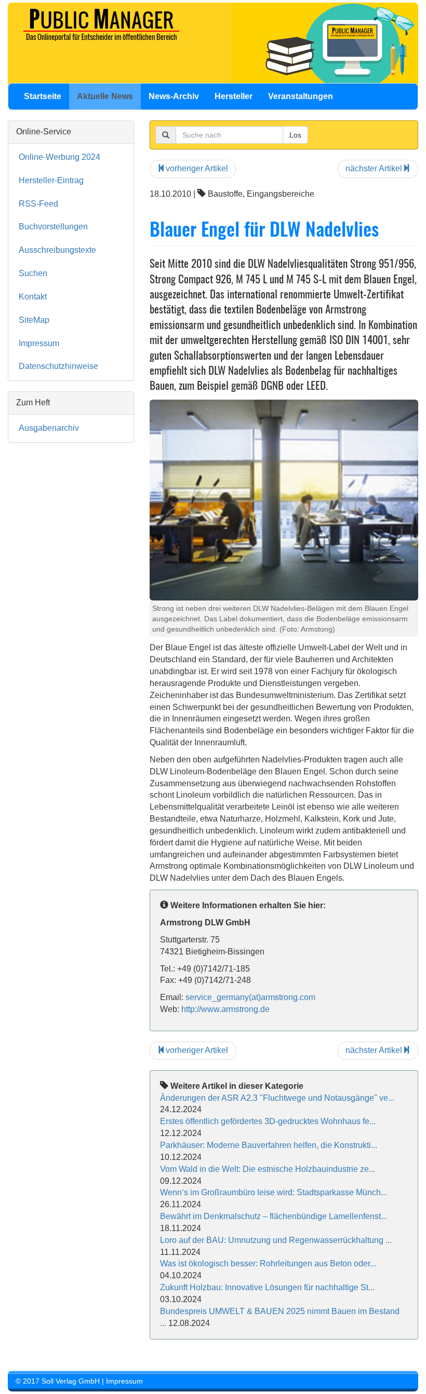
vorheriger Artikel (197, 168)
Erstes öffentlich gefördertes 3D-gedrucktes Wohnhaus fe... (268, 1121)
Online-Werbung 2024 (59, 157)
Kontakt (33, 296)
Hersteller (233, 96)
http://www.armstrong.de (225, 1009)
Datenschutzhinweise (58, 366)
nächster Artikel (373, 168)
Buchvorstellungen (53, 226)
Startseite (42, 96)
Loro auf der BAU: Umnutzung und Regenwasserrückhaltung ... (276, 1240)
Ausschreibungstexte (57, 249)
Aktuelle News (105, 96)
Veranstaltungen (300, 96)
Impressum (39, 343)
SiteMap (34, 320)
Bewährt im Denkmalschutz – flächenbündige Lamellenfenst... (273, 1216)
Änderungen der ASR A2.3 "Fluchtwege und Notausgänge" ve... (277, 1098)
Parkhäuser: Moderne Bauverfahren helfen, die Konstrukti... (268, 1145)
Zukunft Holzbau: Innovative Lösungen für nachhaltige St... (267, 1287)
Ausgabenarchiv (49, 427)
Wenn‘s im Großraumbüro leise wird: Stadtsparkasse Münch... (273, 1192)
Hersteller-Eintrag (51, 180)
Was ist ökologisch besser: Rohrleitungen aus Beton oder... (268, 1263)
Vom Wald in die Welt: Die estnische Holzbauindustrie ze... (267, 1169)
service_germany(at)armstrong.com (250, 997)
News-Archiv (174, 96)
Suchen (33, 273)
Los (295, 135)
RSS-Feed (38, 203)
